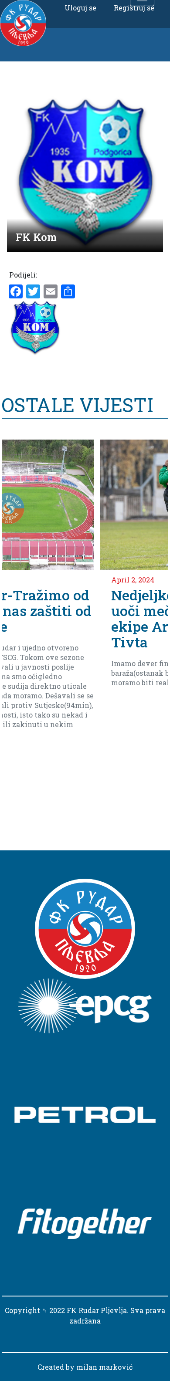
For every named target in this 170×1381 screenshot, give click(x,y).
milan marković (104, 1366)
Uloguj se (80, 7)
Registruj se (134, 7)
